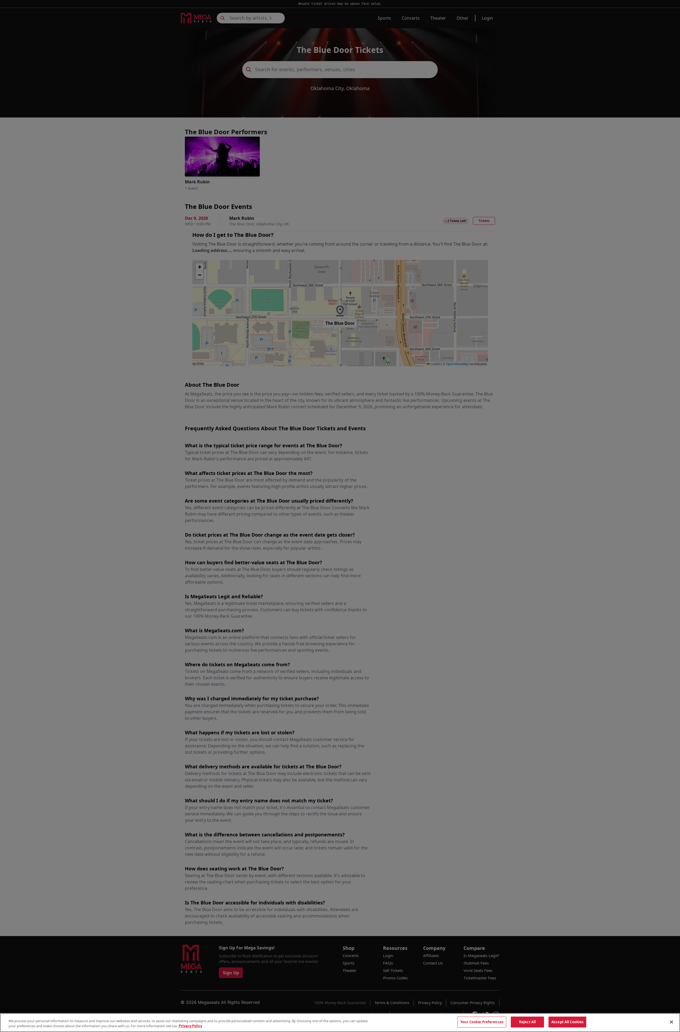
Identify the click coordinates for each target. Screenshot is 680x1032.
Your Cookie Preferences (481, 1022)
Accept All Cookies (567, 1022)
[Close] (671, 1022)
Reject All (527, 1022)
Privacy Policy (190, 1026)
